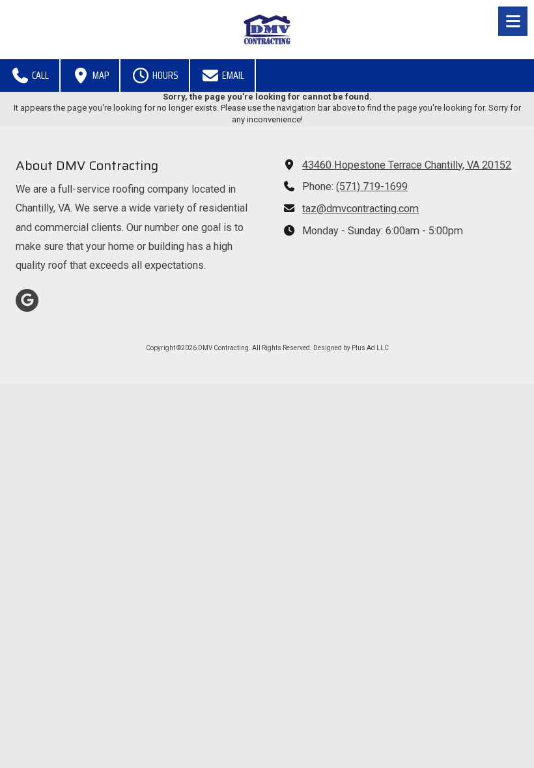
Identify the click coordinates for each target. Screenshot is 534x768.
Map (100, 75)
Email (232, 75)
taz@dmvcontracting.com (360, 208)
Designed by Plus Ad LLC (351, 347)
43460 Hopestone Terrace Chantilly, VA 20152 (406, 165)
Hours (164, 75)
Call (39, 75)
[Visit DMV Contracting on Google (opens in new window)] (27, 300)
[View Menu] (512, 21)
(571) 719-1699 (372, 186)
